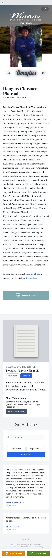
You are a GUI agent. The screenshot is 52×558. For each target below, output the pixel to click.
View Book (12, 376)
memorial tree (33, 273)
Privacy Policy (19, 547)
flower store (31, 277)
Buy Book (26, 376)
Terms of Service (33, 547)
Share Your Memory (16, 411)
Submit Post (26, 454)
